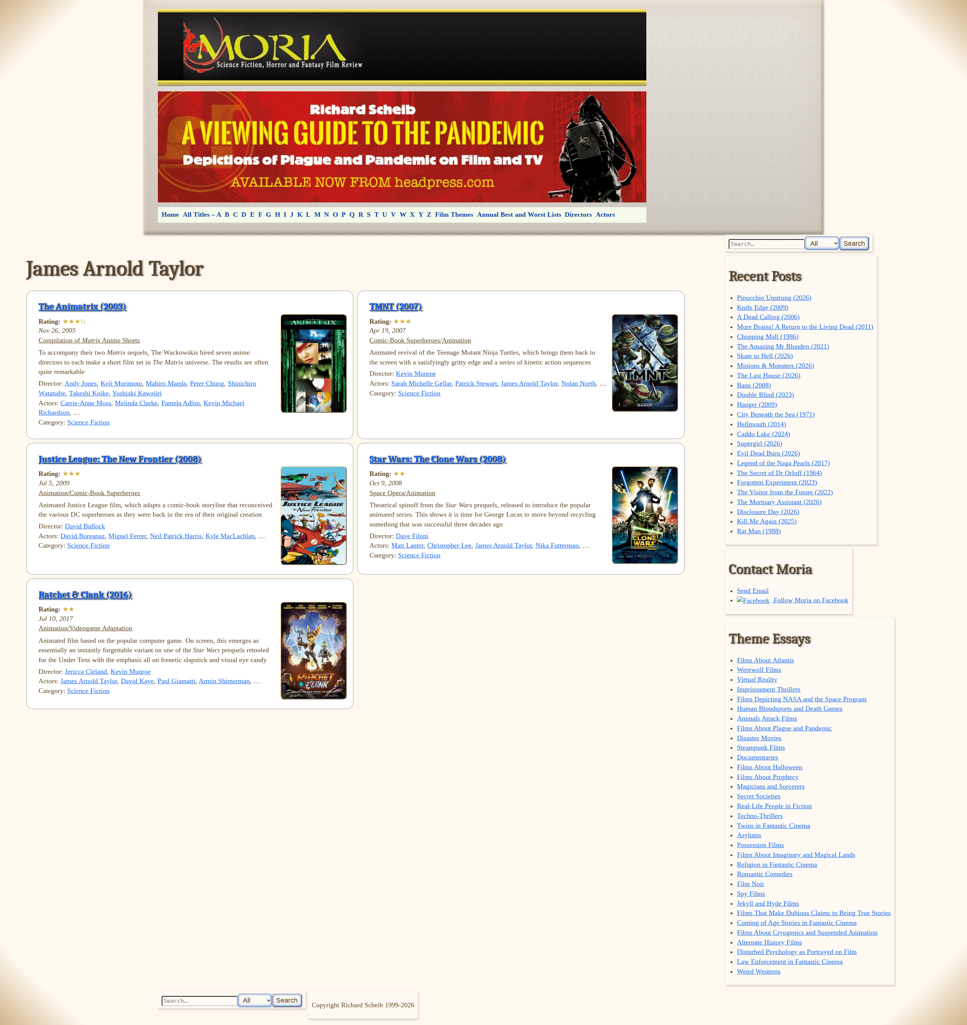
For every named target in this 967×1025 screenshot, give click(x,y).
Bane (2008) (754, 385)
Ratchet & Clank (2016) (85, 594)
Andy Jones (81, 383)
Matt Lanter (407, 545)
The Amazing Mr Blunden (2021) (783, 346)
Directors (578, 214)
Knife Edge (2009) (762, 307)
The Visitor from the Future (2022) (785, 492)
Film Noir (750, 884)
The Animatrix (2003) (82, 306)
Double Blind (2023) (765, 394)
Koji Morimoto (121, 383)
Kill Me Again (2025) (767, 521)
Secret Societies (758, 796)
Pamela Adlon (180, 403)
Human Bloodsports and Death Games (789, 708)
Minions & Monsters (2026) (775, 365)
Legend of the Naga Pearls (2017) (783, 463)
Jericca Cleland (86, 671)
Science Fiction (88, 422)
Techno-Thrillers (760, 816)
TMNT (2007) (395, 306)
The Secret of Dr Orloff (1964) (779, 473)
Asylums (749, 835)
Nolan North (578, 383)
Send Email (753, 590)
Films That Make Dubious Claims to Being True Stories (814, 913)
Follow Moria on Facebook (810, 600)
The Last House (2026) (768, 375)
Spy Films (751, 893)
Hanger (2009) (757, 404)
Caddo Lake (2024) (763, 434)
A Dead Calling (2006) (768, 317)
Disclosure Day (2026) (768, 512)
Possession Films (760, 845)
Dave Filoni (412, 536)
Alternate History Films (769, 942)
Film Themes (454, 214)
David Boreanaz (82, 536)
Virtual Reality (757, 679)
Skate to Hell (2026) (765, 356)
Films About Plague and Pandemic (784, 728)
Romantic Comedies (764, 874)
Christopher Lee (449, 545)
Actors (605, 214)
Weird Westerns (758, 971)
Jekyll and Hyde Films (768, 903)
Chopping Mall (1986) (768, 336)
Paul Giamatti (176, 681)
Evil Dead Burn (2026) (768, 453)
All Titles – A (202, 214)
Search (854, 243)
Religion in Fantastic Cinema (777, 864)
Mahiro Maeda (166, 383)
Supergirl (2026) (759, 443)
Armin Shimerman (224, 681)
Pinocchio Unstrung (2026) (774, 297)
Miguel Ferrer (127, 536)
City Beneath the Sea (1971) (776, 414)
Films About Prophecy (768, 777)
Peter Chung (207, 383)
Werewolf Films (759, 669)
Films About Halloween (769, 767)
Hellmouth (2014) (761, 424)
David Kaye (137, 681)
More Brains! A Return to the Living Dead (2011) (805, 326)
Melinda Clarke (136, 403)
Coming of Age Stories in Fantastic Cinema (797, 922)
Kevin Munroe (416, 373)
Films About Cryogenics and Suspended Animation (807, 932)
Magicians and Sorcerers (771, 786)
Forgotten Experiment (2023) (777, 482)
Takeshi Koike (89, 393)
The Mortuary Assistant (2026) (779, 502)
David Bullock (85, 526)
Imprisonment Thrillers (768, 689)
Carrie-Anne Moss (85, 403)
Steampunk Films (761, 747)
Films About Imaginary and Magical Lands (796, 854)
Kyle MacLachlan (230, 536)
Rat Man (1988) (759, 531)
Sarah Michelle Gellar (421, 383)
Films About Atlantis (765, 660)
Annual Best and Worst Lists (519, 214)
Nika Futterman (557, 545)
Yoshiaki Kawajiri (137, 393)
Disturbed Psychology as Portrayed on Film (797, 952)
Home (170, 214)
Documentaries (757, 757)
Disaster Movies (759, 738)
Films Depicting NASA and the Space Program (802, 699)
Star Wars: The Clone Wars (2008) (437, 459)
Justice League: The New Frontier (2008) (120, 459)
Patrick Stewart (476, 383)
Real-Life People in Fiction (774, 806)
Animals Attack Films (767, 718)
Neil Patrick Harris (176, 536)
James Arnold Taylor (529, 383)
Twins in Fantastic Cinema (773, 825)
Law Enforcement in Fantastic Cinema (790, 961)
